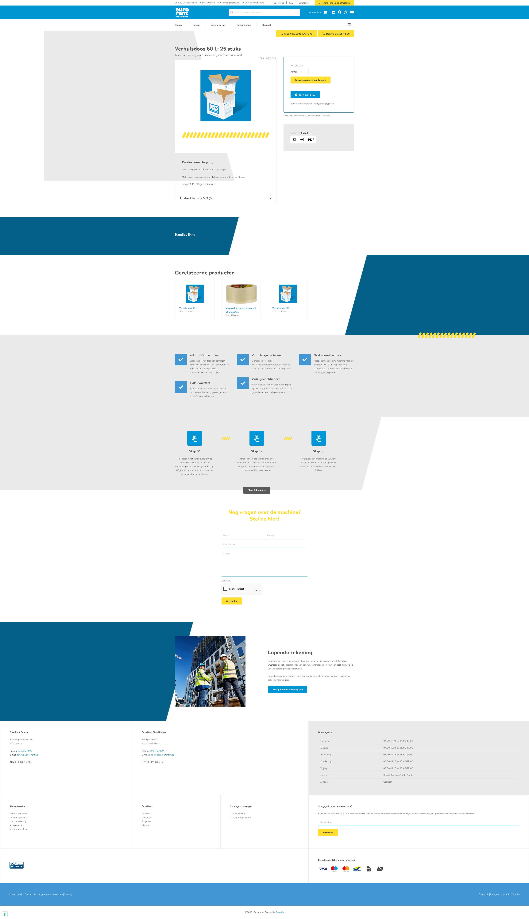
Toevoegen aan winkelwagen (310, 80)
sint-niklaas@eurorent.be (161, 754)
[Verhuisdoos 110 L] (287, 300)
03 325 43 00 (25, 750)
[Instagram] (345, 12)
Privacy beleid (16, 894)
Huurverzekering (18, 821)
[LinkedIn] (333, 12)
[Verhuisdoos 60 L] (194, 300)
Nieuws (145, 825)
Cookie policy (31, 894)
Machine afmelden (19, 829)
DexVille (280, 912)
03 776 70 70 (157, 750)
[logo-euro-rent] (182, 12)
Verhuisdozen (206, 55)
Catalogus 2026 (237, 813)
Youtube (516, 894)
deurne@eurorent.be (27, 754)
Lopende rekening (18, 817)
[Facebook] (339, 12)
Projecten (146, 821)
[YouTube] (352, 12)
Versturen (327, 832)
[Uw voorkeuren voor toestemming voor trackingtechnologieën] (4, 914)
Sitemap (68, 894)
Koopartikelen (185, 55)
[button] (264, 71)
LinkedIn (506, 894)
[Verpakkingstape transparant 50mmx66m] (241, 300)
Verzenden (231, 601)
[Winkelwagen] (325, 12)
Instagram (495, 894)
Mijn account (314, 12)
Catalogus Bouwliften (240, 817)
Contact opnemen (18, 813)
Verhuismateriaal (230, 55)
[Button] (294, 139)
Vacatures (147, 817)
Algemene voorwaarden (51, 894)
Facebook (483, 894)
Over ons (146, 813)
